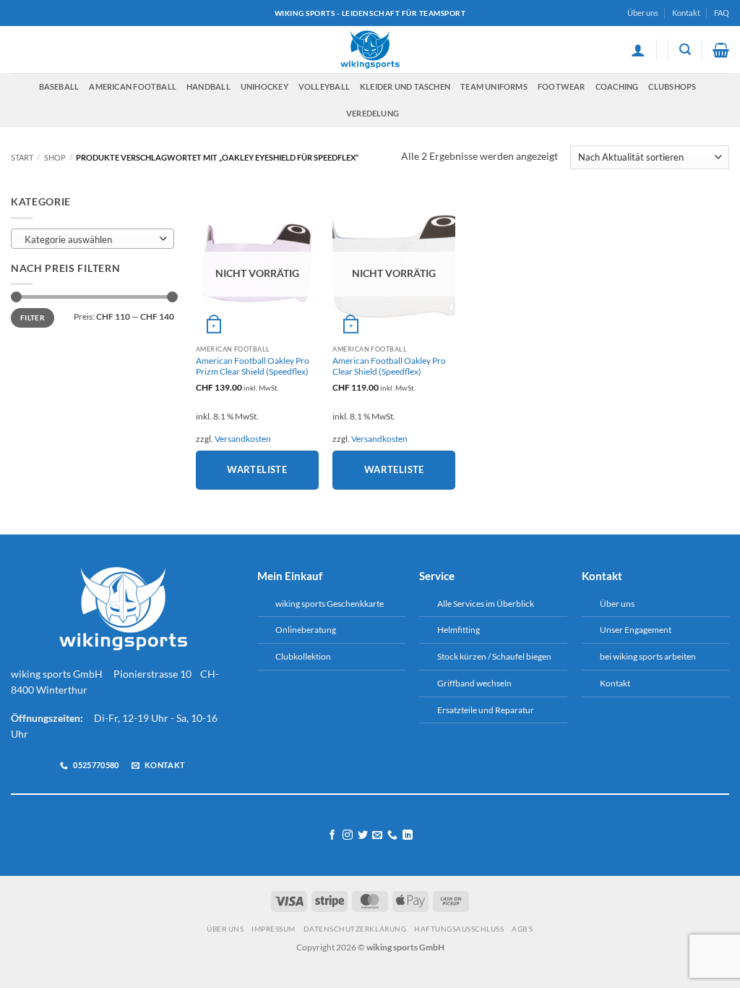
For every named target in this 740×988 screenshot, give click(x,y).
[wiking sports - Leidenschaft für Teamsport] (370, 49)
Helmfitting (458, 629)
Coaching (617, 86)
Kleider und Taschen (405, 86)
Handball (208, 86)
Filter (32, 317)
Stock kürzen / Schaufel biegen (494, 656)
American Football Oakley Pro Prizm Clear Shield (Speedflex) (252, 366)
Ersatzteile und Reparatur (485, 709)
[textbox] (89, 239)
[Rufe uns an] (392, 835)
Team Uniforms (494, 86)
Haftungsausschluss (459, 928)
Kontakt (686, 12)
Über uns (642, 12)
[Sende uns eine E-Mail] (377, 835)
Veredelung (372, 113)
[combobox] (92, 239)
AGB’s (522, 928)
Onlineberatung (305, 629)
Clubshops (672, 86)
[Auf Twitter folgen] (363, 835)
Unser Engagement (635, 629)
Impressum (273, 928)
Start (22, 157)
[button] (638, 50)
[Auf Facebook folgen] (332, 835)
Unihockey (264, 86)
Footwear (561, 86)
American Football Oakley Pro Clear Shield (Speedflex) (389, 366)
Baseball (59, 86)
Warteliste (257, 469)
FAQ (721, 12)
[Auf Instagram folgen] (348, 835)
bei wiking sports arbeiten (648, 656)
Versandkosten (243, 438)
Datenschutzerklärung (355, 928)
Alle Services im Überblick (485, 603)
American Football (132, 86)
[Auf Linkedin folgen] (408, 835)
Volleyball (324, 86)
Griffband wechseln (474, 683)
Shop (55, 157)
